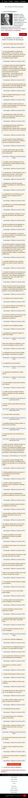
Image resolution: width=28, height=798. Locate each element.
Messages (23, 1)
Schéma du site (14, 781)
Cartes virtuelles (14, 779)
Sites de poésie (14, 777)
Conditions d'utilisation (14, 790)
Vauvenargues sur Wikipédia (12, 30)
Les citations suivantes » (14, 764)
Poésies (11, 1)
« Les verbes (4, 34)
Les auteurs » (23, 34)
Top (24, 795)
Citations (16, 1)
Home (5, 1)
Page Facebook (14, 788)
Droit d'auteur (14, 786)
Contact (14, 783)
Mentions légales (14, 792)
